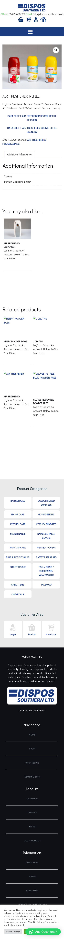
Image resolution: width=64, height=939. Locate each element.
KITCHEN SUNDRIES (46, 524)
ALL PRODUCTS (32, 840)
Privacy (32, 876)
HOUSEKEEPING (11, 143)
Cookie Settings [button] (13, 931)
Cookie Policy (32, 862)
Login (13, 634)
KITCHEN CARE (17, 524)
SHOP (32, 748)
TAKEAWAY (46, 584)
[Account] (36, 19)
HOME (32, 734)
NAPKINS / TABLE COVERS (46, 535)
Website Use (32, 890)
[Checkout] (28, 19)
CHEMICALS (17, 594)
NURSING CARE (18, 547)
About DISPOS (32, 762)
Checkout (51, 634)
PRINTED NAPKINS (46, 547)
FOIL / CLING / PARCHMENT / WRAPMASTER (46, 570)
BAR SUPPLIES (18, 500)
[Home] (43, 19)
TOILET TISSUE (18, 567)
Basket (32, 634)
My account (32, 798)
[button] (56, 50)
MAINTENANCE (17, 533)
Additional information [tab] (19, 154)
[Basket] (20, 19)
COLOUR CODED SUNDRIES (46, 502)
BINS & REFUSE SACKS (17, 557)
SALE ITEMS (17, 584)
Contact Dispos (32, 776)
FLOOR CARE (17, 514)
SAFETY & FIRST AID (46, 557)
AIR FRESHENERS (36, 139)
